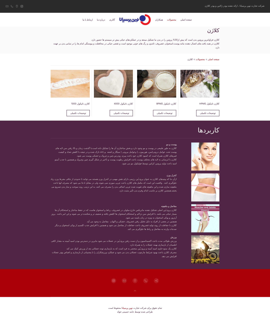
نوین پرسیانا (127, 308)
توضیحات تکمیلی (208, 113)
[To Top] (135, 290)
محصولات (171, 19)
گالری (112, 19)
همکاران (159, 19)
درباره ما (101, 19)
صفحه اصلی (186, 19)
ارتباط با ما (88, 19)
